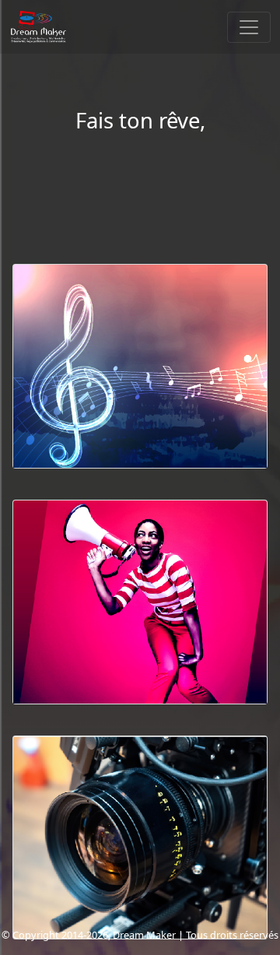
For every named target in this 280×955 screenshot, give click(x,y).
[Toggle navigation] (249, 27)
